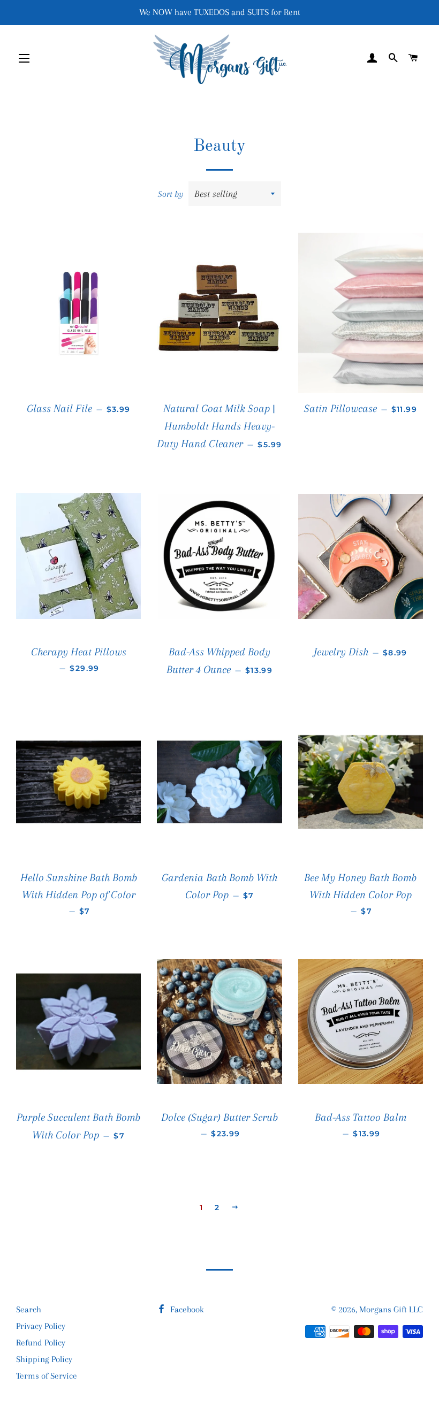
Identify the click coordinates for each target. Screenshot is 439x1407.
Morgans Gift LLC (391, 1309)
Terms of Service (46, 1376)
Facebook (186, 1309)
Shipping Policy (44, 1359)
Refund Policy (40, 1342)
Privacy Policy (40, 1326)
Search (28, 1309)
